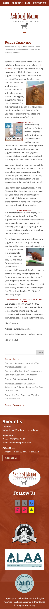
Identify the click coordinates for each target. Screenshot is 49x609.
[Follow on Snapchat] (31, 510)
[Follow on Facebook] (17, 503)
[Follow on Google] (31, 503)
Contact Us (39, 3)
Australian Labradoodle (25, 50)
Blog (27, 3)
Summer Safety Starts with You (19, 379)
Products (17, 3)
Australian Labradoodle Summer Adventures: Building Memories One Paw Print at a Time (24, 387)
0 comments (16, 53)
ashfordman (11, 47)
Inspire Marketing (26, 605)
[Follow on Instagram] (17, 510)
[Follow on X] (24, 503)
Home (6, 3)
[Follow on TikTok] (24, 510)
